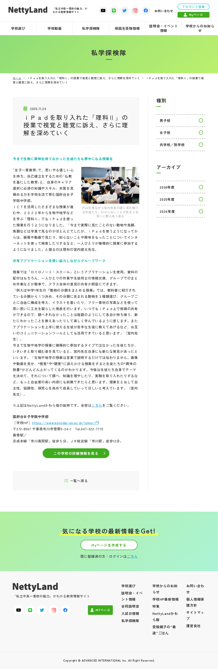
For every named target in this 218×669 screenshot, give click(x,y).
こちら (97, 405)
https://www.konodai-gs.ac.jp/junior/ (64, 422)
